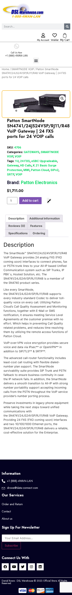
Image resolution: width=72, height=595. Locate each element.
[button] (36, 60)
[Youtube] (13, 566)
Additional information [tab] (44, 218)
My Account (43, 40)
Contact (6, 511)
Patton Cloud (40, 170)
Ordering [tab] (39, 233)
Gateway (13, 165)
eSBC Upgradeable (44, 161)
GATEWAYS (31, 152)
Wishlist (54, 40)
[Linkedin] (40, 566)
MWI (26, 170)
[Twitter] (22, 566)
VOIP (18, 156)
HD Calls (25, 165)
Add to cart (30, 200)
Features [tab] (36, 226)
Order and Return (12, 504)
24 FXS (25, 161)
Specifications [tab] (18, 233)
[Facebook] (5, 566)
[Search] (67, 26)
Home (5, 69)
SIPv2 (55, 170)
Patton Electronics (32, 182)
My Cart (64, 40)
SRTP (10, 174)
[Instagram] (31, 566)
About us (7, 519)
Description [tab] (16, 218)
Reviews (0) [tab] (16, 226)
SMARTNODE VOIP (22, 69)
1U (17, 161)
